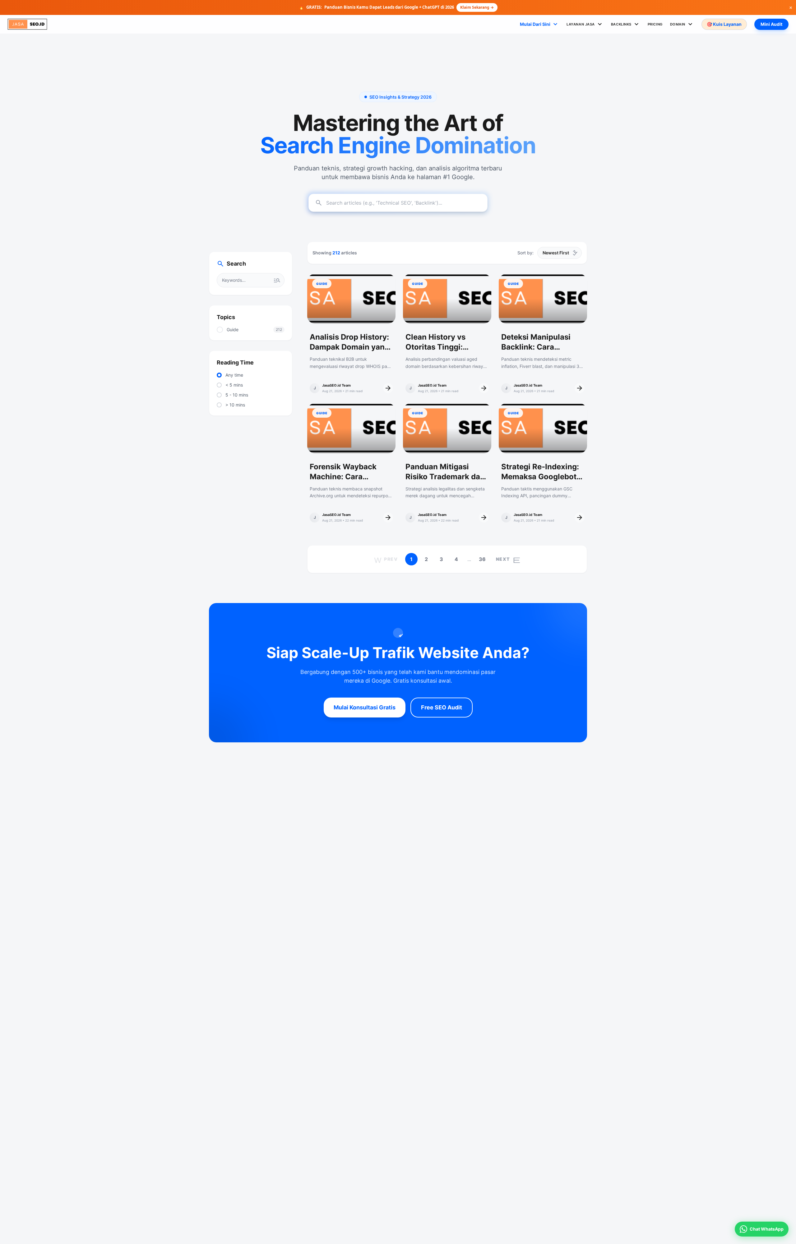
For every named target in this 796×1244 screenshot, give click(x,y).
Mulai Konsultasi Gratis (365, 707)
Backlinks (625, 24)
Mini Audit (771, 24)
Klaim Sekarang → (477, 7)
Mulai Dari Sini (539, 24)
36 (482, 559)
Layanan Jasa (585, 24)
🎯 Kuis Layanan (724, 24)
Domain (682, 24)
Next (508, 559)
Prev (386, 559)
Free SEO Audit (441, 707)
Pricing (655, 24)
